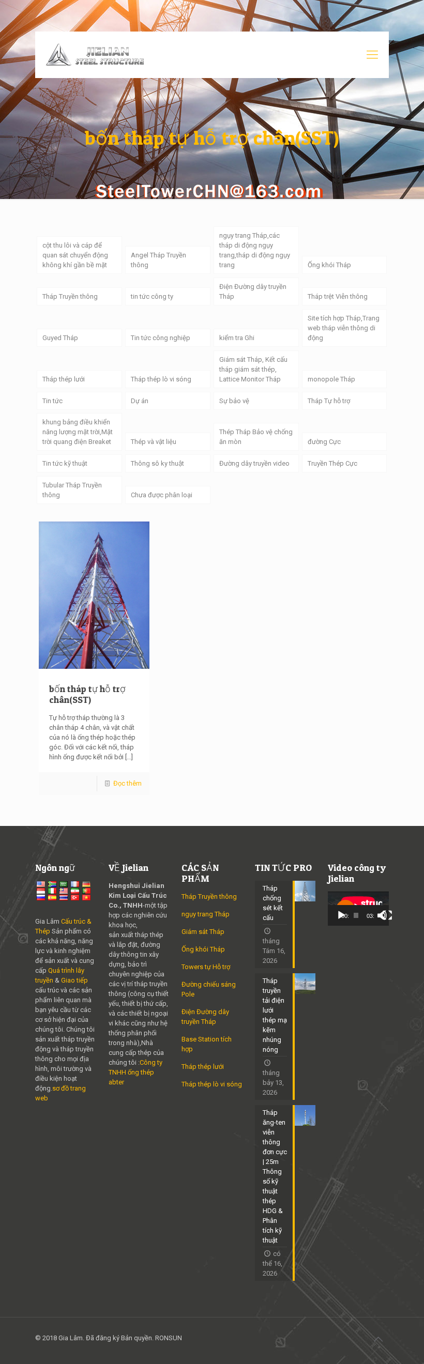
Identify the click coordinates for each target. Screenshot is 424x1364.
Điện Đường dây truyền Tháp (252, 291)
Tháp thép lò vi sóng (161, 379)
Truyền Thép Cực (332, 463)
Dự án (139, 401)
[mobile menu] (372, 55)
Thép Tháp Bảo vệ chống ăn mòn (256, 437)
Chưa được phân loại (161, 495)
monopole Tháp (331, 379)
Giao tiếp (74, 980)
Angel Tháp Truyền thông (158, 260)
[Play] (341, 915)
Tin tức (52, 401)
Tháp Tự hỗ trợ (329, 401)
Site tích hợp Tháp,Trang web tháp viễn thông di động (344, 328)
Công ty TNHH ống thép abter (135, 1072)
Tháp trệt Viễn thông (338, 296)
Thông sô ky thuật (157, 463)
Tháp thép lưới (63, 379)
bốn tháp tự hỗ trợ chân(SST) (87, 694)
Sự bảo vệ (234, 401)
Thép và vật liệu (153, 442)
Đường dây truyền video (254, 463)
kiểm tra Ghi (236, 338)
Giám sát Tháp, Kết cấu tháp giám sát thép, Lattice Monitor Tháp (253, 369)
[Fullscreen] (387, 915)
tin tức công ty (152, 296)
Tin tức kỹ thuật (64, 463)
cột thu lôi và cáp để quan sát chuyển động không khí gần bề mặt (75, 255)
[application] (358, 909)
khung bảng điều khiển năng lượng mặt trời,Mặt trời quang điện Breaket (77, 432)
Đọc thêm (127, 783)
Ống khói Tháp (329, 265)
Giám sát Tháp (202, 932)
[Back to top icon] (378, 1339)
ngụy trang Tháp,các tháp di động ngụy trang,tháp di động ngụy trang (254, 250)
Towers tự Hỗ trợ (205, 967)
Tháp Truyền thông (70, 296)
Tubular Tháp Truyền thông (72, 490)
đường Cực (324, 442)
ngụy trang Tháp (205, 914)
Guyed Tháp (60, 338)
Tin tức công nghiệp (160, 338)
